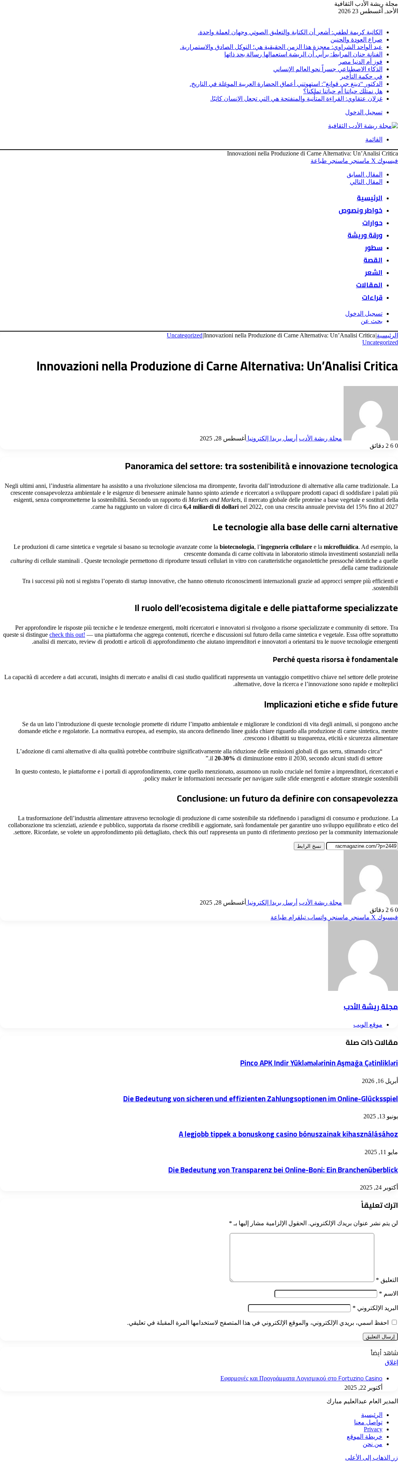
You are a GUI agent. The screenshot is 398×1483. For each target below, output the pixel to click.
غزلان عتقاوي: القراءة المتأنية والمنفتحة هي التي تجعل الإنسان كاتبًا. (296, 98)
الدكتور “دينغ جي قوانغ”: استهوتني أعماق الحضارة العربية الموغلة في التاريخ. (286, 83)
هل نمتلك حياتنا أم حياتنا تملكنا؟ (342, 91)
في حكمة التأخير (361, 76)
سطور (373, 247)
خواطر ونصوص (360, 210)
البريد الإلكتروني (375, 1308)
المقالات (369, 285)
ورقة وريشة (364, 235)
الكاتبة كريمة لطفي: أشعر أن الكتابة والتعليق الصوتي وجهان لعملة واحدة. (290, 32)
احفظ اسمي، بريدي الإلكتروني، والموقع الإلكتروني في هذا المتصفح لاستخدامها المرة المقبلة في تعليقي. (258, 1322)
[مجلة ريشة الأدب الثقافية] (363, 125)
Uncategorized (184, 335)
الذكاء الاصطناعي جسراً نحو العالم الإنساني (327, 69)
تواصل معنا (368, 1422)
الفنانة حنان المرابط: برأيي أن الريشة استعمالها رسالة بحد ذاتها (303, 54)
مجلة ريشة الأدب (320, 438)
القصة (372, 260)
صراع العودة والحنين (356, 39)
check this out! (67, 634)
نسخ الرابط (309, 846)
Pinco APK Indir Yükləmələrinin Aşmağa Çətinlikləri (319, 1063)
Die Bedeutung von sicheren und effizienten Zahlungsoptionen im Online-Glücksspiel (260, 1099)
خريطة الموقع (364, 1436)
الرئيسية (369, 198)
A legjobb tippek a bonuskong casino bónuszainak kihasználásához (288, 1134)
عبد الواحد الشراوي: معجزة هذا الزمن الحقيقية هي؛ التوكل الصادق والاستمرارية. (281, 47)
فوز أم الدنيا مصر (360, 61)
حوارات (372, 223)
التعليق (387, 1280)
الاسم (388, 1293)
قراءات (372, 297)
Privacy (373, 1429)
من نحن (372, 1444)
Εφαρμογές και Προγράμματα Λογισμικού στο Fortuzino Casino (301, 1378)
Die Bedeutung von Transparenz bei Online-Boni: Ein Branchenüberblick (283, 1170)
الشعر (373, 272)
